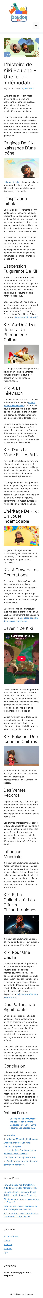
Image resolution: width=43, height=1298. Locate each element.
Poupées (11, 1135)
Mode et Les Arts (21, 1143)
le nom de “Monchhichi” (26, 317)
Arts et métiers (11, 1236)
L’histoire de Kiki (11, 182)
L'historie (8, 1143)
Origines (7, 1146)
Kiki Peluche (32, 1139)
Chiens (7, 1240)
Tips (6, 1253)
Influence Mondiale (16, 1139)
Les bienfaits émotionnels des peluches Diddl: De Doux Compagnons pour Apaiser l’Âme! (20, 1154)
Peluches (8, 1244)
